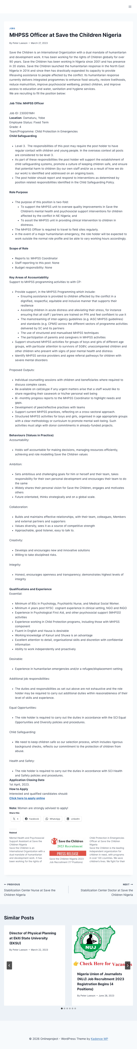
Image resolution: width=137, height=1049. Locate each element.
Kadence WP (99, 1038)
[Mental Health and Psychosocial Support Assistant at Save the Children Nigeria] (29, 849)
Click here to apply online (27, 798)
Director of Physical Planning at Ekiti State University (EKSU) (32, 938)
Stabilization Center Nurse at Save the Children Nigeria (29, 889)
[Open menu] (130, 6)
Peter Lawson (20, 43)
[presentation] (102, 945)
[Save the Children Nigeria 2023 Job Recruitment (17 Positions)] (67, 846)
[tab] (62, 1008)
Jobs (12, 28)
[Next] (127, 965)
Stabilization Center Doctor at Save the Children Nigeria (107, 889)
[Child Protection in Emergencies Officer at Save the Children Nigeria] (110, 849)
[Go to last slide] (9, 965)
